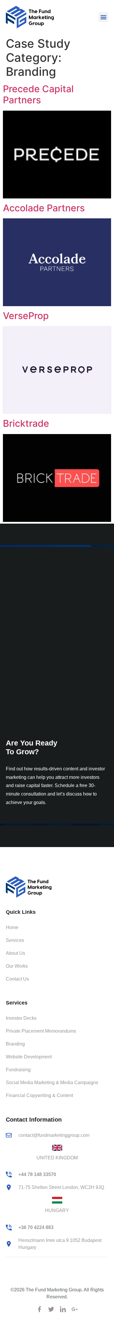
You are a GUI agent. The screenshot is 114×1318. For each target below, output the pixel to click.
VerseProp (26, 315)
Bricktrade (26, 423)
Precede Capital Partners (38, 94)
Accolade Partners (44, 208)
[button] (103, 17)
